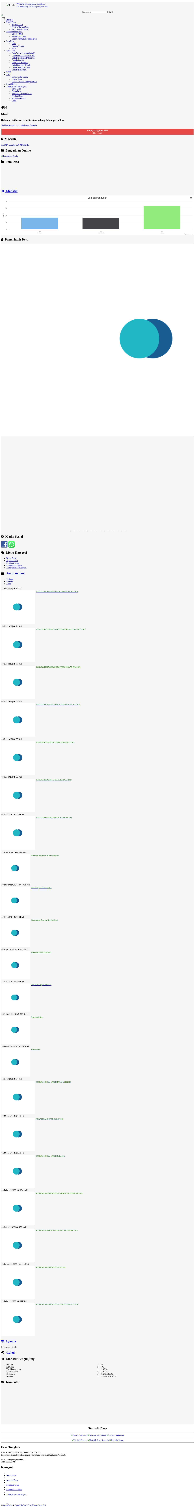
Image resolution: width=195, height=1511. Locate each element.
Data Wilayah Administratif (23, 53)
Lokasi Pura (17, 79)
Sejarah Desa (17, 24)
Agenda (10, 1341)
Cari (110, 12)
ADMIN (4, 145)
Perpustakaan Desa (14, 565)
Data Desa (10, 51)
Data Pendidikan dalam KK (23, 55)
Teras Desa (16, 89)
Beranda (9, 20)
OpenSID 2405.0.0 (23, 1505)
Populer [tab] (9, 581)
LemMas (10, 41)
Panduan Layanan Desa (22, 93)
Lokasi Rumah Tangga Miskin (24, 82)
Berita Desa (16, 91)
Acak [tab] (8, 584)
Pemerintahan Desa (14, 32)
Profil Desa (11, 22)
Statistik (11, 191)
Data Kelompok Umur (21, 67)
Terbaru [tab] (9, 579)
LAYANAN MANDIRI (19, 145)
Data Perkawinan (19, 70)
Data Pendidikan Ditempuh (23, 58)
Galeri (10, 1352)
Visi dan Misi (17, 34)
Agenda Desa (12, 560)
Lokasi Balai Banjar (20, 77)
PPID (8, 72)
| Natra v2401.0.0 (38, 1505)
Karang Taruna (18, 46)
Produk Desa (17, 96)
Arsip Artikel (15, 573)
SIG (8, 74)
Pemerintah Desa (19, 36)
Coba (14, 101)
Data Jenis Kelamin (20, 62)
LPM (14, 43)
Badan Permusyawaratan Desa (24, 39)
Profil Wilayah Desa (20, 27)
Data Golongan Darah (21, 65)
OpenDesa (7, 1505)
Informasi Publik (19, 98)
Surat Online (11, 84)
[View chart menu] (191, 198)
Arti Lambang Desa (20, 29)
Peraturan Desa (12, 563)
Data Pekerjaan (18, 60)
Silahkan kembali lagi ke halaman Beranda (19, 125)
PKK (14, 48)
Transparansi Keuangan (16, 86)
